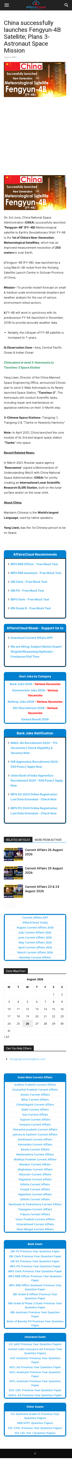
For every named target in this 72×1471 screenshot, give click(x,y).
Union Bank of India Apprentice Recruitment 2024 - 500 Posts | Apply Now (37, 780)
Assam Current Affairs (35, 1094)
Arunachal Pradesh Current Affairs (35, 1089)
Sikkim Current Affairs (35, 1199)
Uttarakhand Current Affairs (35, 1224)
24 (9, 1023)
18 (18, 1016)
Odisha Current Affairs (35, 1184)
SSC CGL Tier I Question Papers (35, 1433)
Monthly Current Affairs (35, 957)
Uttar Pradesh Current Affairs (35, 1219)
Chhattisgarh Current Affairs (35, 1104)
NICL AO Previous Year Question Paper (35, 1367)
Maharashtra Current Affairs (35, 1154)
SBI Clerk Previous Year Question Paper (35, 1256)
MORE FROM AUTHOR (48, 839)
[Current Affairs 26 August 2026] (13, 854)
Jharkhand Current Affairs (35, 1139)
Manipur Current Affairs (35, 1164)
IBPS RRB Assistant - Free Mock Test (36, 573)
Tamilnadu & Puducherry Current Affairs (35, 1204)
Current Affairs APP (35, 917)
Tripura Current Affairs (35, 1214)
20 (36, 1016)
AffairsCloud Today (35, 922)
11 (18, 1009)
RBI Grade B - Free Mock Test (31, 608)
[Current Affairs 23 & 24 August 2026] (13, 891)
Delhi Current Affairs (35, 1109)
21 (45, 1016)
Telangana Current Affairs (35, 1209)
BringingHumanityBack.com (28, 1059)
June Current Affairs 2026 (35, 937)
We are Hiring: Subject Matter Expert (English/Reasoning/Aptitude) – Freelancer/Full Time (36, 651)
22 (53, 1016)
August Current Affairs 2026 (35, 927)
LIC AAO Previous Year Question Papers (35, 1344)
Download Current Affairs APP (32, 638)
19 (27, 1016)
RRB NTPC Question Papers (35, 1423)
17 (9, 1016)
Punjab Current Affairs (35, 1189)
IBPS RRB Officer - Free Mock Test (34, 564)
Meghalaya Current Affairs (35, 1169)
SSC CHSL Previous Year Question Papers (35, 1428)
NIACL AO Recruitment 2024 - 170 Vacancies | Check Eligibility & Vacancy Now (34, 748)
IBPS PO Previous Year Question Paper (35, 1266)
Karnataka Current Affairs (35, 1144)
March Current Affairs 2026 (35, 952)
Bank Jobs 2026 (35, 684)
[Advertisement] (36, 138)
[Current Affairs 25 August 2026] (13, 872)
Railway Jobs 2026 (35, 701)
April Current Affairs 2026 (35, 947)
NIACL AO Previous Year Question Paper (35, 1395)
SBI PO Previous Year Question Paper (35, 1251)
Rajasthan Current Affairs (35, 1194)
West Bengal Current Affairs (35, 1229)
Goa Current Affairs (35, 1114)
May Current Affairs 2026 (35, 942)
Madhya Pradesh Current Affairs (35, 1159)
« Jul (6, 1036)
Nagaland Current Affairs (35, 1179)
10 (9, 1009)
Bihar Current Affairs (35, 1099)
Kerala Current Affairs (35, 1149)
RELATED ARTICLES (18, 839)
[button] (6, 5)
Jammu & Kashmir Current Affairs (35, 1134)
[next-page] (12, 905)
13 (36, 1009)
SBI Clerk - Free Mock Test (29, 582)
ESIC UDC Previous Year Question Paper (35, 1390)
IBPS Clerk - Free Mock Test (30, 599)
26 (27, 1023)
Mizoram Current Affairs (35, 1174)
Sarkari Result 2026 (35, 719)
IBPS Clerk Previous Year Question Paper (35, 1271)
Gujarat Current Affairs (35, 1119)
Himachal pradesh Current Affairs (35, 1129)
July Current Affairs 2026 (35, 932)
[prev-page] (6, 905)
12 (27, 1009)
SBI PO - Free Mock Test (27, 590)
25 (18, 1023)
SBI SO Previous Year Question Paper (35, 1261)
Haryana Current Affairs (35, 1124)
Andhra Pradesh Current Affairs (35, 1084)
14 (45, 1009)
